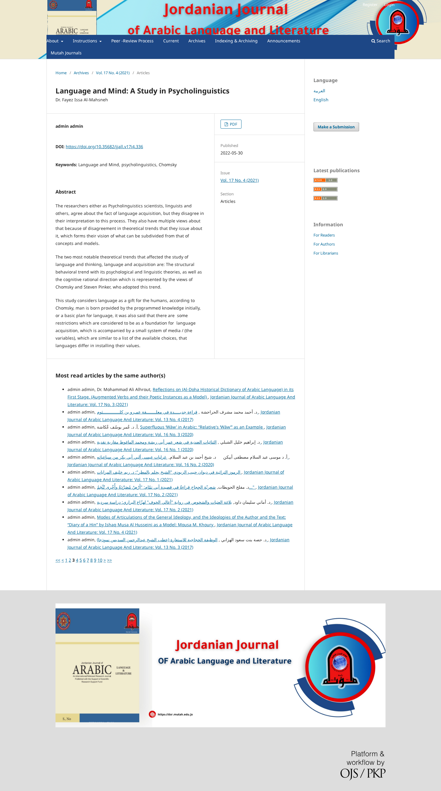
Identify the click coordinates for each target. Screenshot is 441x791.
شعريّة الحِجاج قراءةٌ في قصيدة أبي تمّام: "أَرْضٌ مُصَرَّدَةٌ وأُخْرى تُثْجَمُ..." (176, 487)
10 (100, 560)
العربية (319, 90)
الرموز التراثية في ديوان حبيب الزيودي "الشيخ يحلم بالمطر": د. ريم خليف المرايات (169, 472)
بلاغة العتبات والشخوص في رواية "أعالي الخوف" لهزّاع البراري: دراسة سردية (184, 502)
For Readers (324, 235)
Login (389, 4)
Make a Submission (336, 127)
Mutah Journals (66, 53)
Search (382, 41)
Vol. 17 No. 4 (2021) (113, 72)
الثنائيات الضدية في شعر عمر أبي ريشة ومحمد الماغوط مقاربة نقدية (179, 442)
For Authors (324, 244)
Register (370, 4)
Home (61, 72)
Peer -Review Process (132, 41)
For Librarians (326, 253)
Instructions (85, 41)
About (53, 41)
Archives (197, 41)
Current (171, 41)
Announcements (283, 41)
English (321, 99)
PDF (233, 124)
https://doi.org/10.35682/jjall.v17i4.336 (104, 146)
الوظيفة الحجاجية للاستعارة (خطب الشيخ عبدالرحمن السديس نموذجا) (182, 539)
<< (58, 560)
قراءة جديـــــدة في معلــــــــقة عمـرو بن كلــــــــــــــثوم (177, 412)
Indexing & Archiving (236, 41)
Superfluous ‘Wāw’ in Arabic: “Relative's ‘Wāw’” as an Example (202, 427)
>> (109, 560)
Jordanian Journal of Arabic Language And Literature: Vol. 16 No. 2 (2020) (141, 464)
